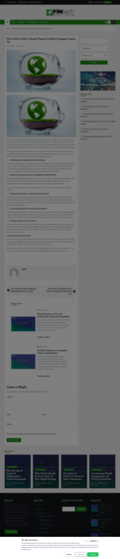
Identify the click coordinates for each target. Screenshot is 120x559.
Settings (69, 554)
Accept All (92, 554)
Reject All (81, 554)
